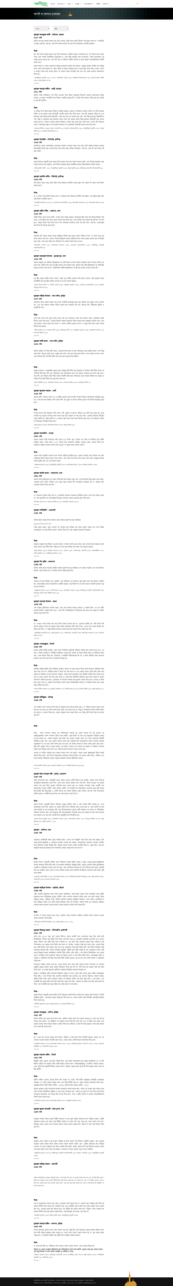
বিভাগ (69, 4)
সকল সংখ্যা (60, 4)
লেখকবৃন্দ (77, 4)
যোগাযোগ (105, 4)
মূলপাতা (53, 4)
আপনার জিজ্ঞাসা (88, 4)
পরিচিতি (98, 4)
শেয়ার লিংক (36, 83)
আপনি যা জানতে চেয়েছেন (47, 14)
